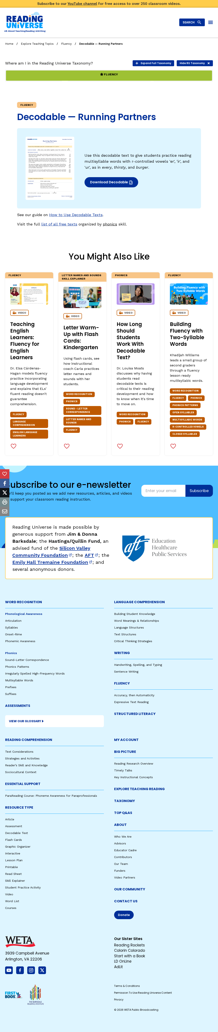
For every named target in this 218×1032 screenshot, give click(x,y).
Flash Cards (13, 839)
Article (9, 819)
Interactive (12, 853)
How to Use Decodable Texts (76, 214)
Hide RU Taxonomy (192, 63)
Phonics (121, 275)
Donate (124, 915)
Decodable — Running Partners (101, 43)
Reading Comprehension (28, 739)
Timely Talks (123, 770)
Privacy (118, 999)
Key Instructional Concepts (133, 777)
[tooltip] (4, 474)
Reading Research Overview (133, 763)
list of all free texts (59, 224)
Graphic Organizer (17, 846)
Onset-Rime (13, 634)
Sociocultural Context (20, 772)
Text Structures (125, 634)
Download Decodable (110, 183)
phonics (110, 224)
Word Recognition (23, 602)
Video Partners (124, 877)
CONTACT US (126, 901)
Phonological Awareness (23, 614)
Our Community (129, 889)
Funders (119, 870)
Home (9, 43)
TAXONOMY (124, 800)
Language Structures (129, 627)
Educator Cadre (125, 850)
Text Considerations (19, 751)
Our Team (121, 864)
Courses (10, 908)
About (120, 824)
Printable (11, 867)
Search (189, 22)
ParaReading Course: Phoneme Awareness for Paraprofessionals (51, 795)
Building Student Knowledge (134, 614)
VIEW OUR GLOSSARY (25, 721)
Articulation (13, 620)
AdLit (118, 966)
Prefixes (10, 687)
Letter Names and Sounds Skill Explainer (81, 277)
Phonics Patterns (17, 666)
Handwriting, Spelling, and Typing (138, 664)
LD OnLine (123, 961)
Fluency (66, 43)
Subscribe (199, 490)
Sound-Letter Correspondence (27, 660)
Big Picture (125, 751)
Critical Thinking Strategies (133, 641)
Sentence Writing (126, 671)
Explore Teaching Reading (139, 789)
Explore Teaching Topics (37, 43)
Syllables (11, 627)
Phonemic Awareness (20, 641)
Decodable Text (16, 833)
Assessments (17, 705)
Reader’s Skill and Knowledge (26, 765)
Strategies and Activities (22, 758)
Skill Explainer (15, 880)
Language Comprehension (139, 602)
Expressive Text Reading (131, 702)
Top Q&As (123, 812)
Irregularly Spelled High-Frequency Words (35, 673)
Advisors (120, 843)
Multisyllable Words (19, 680)
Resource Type (19, 807)
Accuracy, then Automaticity (134, 695)
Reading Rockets (129, 945)
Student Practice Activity (23, 887)
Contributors (123, 857)
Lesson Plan (14, 860)
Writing (122, 652)
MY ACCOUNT (126, 739)
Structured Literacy (135, 713)
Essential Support (22, 783)
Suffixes (10, 694)
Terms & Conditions (127, 986)
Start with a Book (129, 956)
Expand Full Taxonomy (156, 63)
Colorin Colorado (129, 950)
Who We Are (123, 836)
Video (9, 894)
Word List (12, 901)
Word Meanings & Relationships (136, 620)
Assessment (13, 826)
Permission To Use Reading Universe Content (143, 993)
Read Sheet (13, 874)
